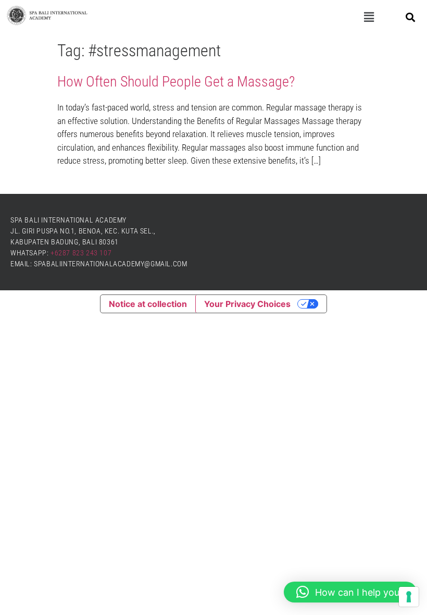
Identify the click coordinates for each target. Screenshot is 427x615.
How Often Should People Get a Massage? (176, 81)
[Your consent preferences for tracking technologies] (409, 597)
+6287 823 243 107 (81, 253)
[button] (369, 17)
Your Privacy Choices (247, 304)
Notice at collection (148, 304)
